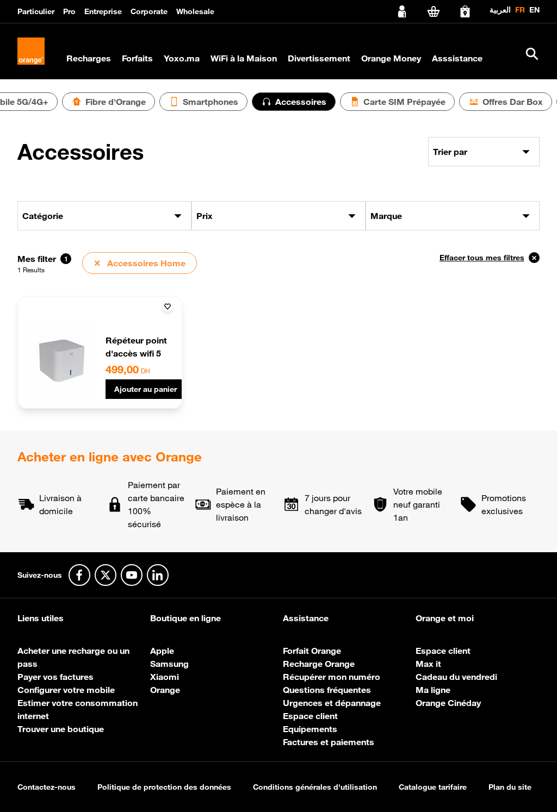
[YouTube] (132, 575)
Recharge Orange (319, 663)
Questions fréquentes (327, 689)
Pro (69, 11)
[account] (402, 11)
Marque (386, 215)
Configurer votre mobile (66, 689)
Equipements (310, 728)
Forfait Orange (312, 650)
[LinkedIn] (158, 575)
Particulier (35, 11)
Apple (162, 650)
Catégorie (42, 215)
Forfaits (137, 58)
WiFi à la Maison (244, 58)
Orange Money (391, 58)
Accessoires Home (139, 263)
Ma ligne (433, 689)
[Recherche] (532, 53)
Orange (165, 689)
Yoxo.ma (182, 58)
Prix (204, 215)
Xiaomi (164, 676)
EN (534, 10)
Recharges (88, 58)
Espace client (310, 715)
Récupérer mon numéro (331, 676)
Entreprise (103, 11)
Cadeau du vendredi (456, 676)
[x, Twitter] (105, 575)
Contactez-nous (46, 787)
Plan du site (509, 787)
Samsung (169, 663)
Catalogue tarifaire (433, 787)
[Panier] (433, 11)
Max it (428, 663)
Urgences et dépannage (332, 702)
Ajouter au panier (145, 389)
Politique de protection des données (164, 787)
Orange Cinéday (448, 702)
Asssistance (457, 58)
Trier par (450, 151)
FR (520, 10)
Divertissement (319, 58)
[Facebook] (79, 575)
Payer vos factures (55, 676)
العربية (500, 10)
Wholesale (195, 11)
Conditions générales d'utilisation (315, 787)
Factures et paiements (328, 741)
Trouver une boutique (60, 728)
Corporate (149, 11)
